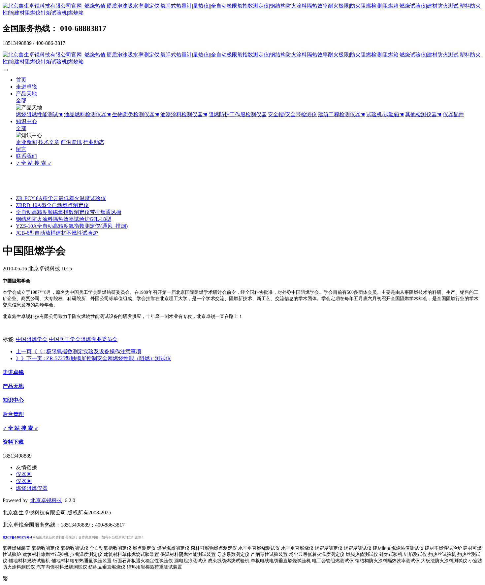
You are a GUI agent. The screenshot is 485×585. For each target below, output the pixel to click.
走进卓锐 (26, 86)
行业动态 (93, 142)
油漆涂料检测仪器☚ (183, 114)
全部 (21, 100)
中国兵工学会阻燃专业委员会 (83, 339)
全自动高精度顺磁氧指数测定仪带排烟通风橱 (68, 212)
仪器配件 (453, 114)
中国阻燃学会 (32, 339)
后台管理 (13, 414)
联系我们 (26, 156)
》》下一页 (93, 358)
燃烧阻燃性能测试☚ (39, 114)
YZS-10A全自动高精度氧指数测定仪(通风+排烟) (72, 226)
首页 (21, 80)
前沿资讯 (71, 142)
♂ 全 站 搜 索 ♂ (33, 163)
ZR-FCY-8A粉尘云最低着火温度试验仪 (61, 198)
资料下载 (13, 442)
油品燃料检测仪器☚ (87, 114)
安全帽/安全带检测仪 (292, 114)
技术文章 (48, 142)
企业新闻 (26, 142)
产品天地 (26, 93)
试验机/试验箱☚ (385, 114)
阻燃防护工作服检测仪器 (238, 114)
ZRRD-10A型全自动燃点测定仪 (52, 205)
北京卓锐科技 (46, 500)
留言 (21, 149)
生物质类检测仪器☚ (135, 114)
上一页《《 (78, 351)
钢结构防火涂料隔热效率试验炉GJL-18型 (63, 219)
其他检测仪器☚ (423, 114)
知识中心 (26, 121)
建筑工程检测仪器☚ (341, 114)
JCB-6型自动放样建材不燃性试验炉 (57, 233)
